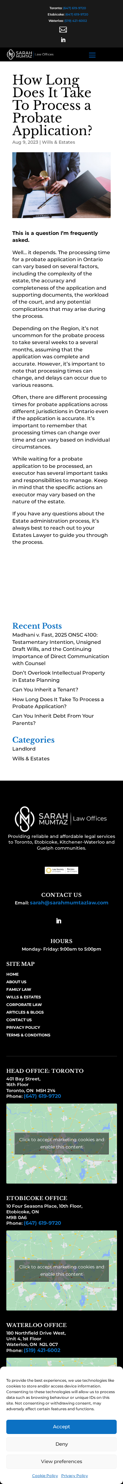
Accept (61, 1427)
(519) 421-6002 (75, 21)
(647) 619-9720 (74, 8)
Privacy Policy (74, 1475)
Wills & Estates (58, 142)
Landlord (24, 749)
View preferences (61, 1461)
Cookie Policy (45, 1475)
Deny (62, 1444)
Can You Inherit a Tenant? (45, 690)
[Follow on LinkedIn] (63, 40)
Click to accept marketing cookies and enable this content (61, 1143)
